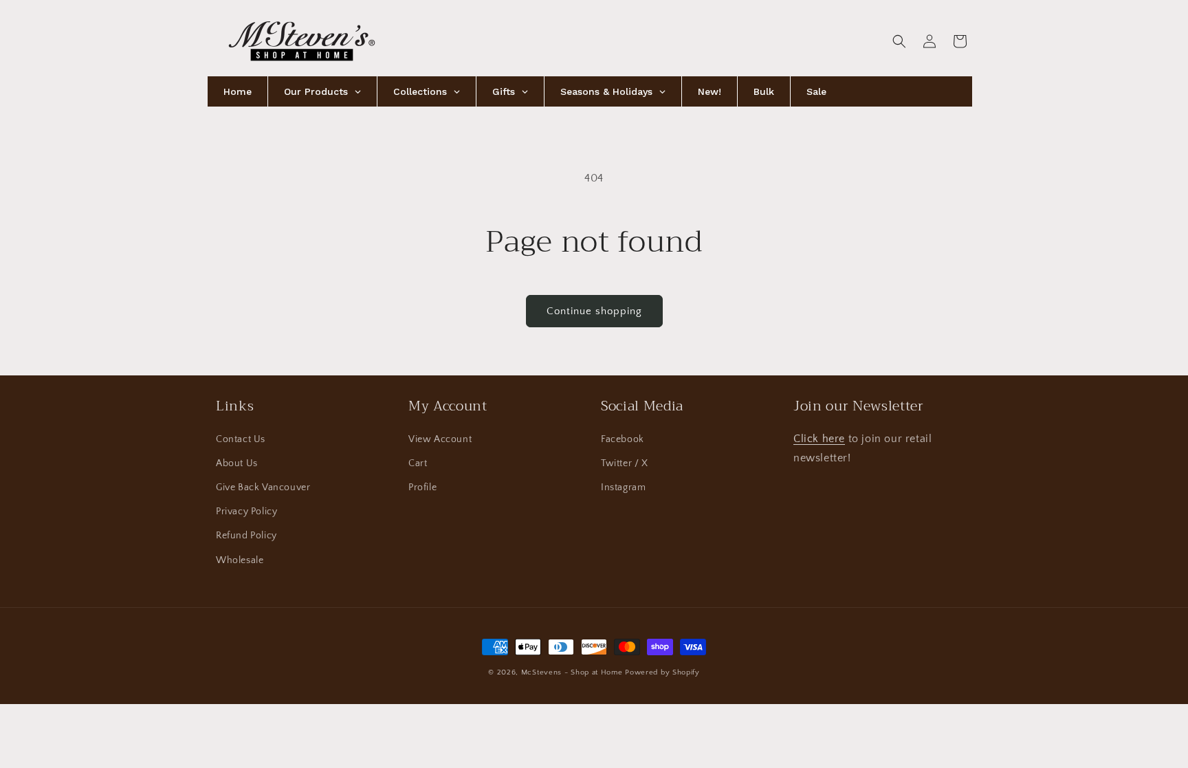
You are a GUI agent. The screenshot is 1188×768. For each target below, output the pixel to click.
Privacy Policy (246, 511)
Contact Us (240, 438)
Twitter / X (624, 463)
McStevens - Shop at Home (572, 672)
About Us (237, 463)
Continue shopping (594, 311)
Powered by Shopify (662, 672)
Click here (819, 438)
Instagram (623, 487)
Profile (422, 487)
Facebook (622, 438)
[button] (899, 41)
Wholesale (239, 559)
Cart (417, 463)
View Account (440, 438)
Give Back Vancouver (263, 487)
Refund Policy (246, 535)
